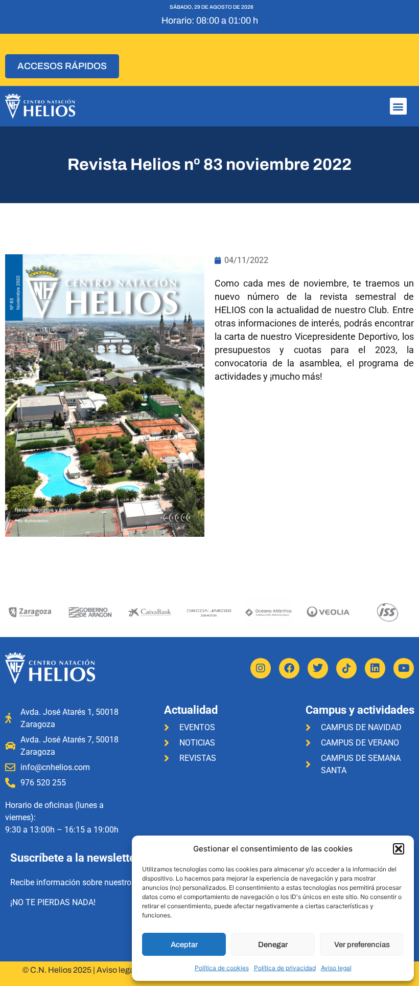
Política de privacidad (285, 968)
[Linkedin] (375, 668)
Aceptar (184, 944)
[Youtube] (403, 668)
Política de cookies (222, 968)
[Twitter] (318, 668)
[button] (398, 849)
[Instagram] (260, 668)
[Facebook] (289, 668)
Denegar (273, 944)
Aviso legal (336, 968)
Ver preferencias (362, 944)
